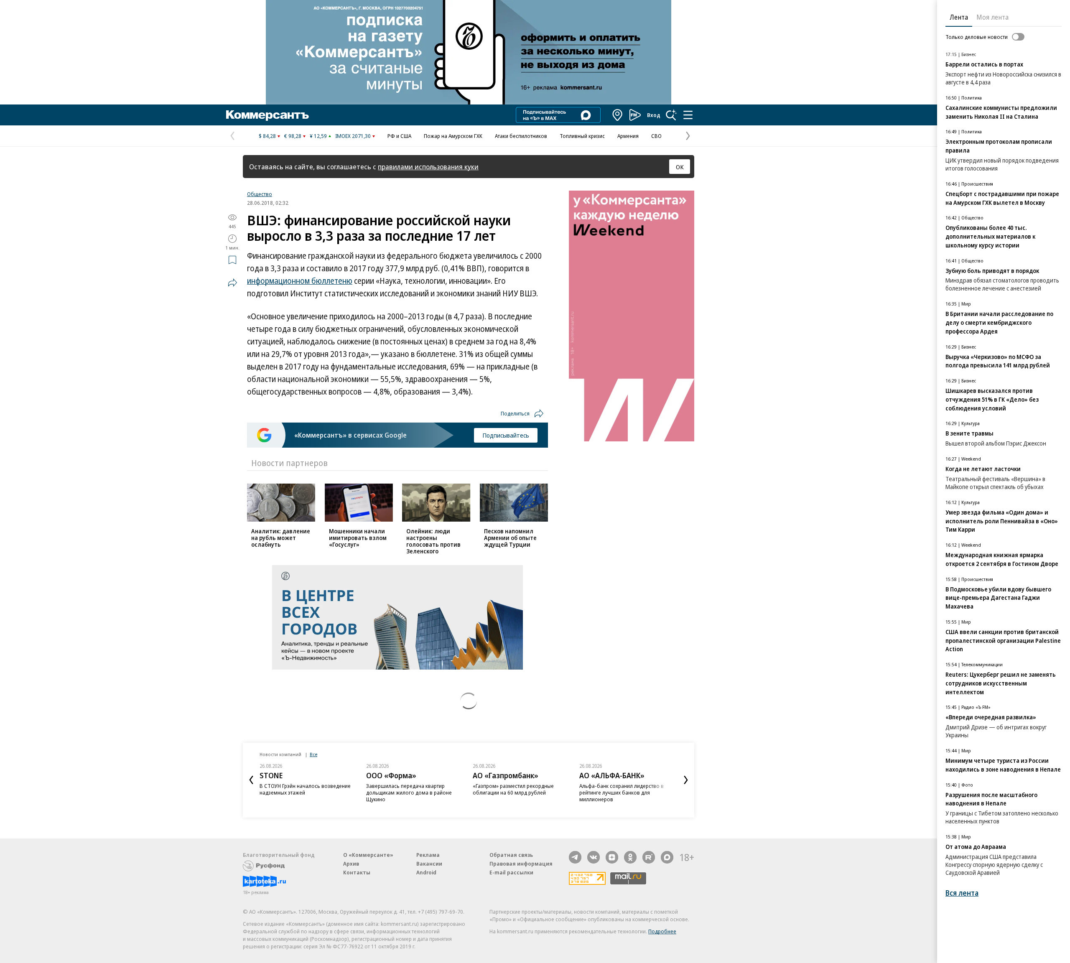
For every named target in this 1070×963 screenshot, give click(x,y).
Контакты (356, 872)
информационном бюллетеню (299, 280)
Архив (351, 863)
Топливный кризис (582, 136)
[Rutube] (648, 857)
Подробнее (662, 931)
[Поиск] (671, 115)
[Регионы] (617, 115)
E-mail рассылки (511, 872)
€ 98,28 (292, 136)
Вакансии (429, 863)
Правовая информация (521, 863)
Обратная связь (511, 855)
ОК (680, 167)
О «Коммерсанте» (368, 855)
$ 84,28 (267, 136)
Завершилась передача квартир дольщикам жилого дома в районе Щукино (409, 792)
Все (313, 754)
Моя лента (992, 17)
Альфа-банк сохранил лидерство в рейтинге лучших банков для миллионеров (621, 792)
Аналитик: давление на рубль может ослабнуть (280, 537)
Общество (259, 194)
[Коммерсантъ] (267, 115)
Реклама (428, 855)
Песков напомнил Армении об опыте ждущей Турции (510, 537)
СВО (656, 136)
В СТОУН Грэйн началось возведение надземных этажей (305, 789)
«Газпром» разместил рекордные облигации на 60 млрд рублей (513, 789)
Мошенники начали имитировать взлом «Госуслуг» (358, 537)
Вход (653, 115)
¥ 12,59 (318, 136)
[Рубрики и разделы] (688, 115)
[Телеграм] (575, 857)
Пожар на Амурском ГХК (453, 136)
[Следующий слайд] (686, 780)
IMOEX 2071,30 (353, 136)
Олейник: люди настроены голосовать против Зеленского (433, 541)
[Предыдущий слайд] (251, 780)
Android (426, 872)
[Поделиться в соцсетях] (232, 283)
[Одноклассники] (630, 857)
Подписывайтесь (505, 435)
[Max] (667, 857)
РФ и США (399, 136)
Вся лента (961, 893)
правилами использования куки (428, 166)
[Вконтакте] (593, 857)
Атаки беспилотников (521, 136)
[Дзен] (612, 857)
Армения (628, 136)
